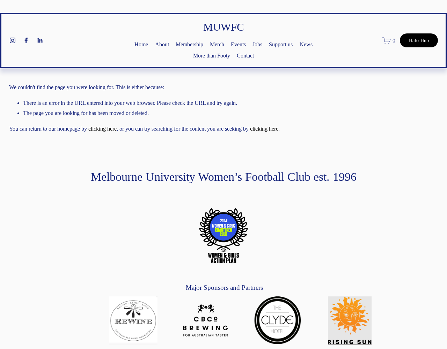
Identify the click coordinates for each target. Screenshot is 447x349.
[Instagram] (12, 40)
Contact (245, 56)
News (306, 44)
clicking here (102, 129)
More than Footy (211, 56)
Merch (217, 44)
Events (238, 44)
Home (141, 44)
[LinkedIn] (39, 40)
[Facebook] (26, 40)
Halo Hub (419, 40)
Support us (281, 44)
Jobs (257, 44)
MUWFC (223, 27)
